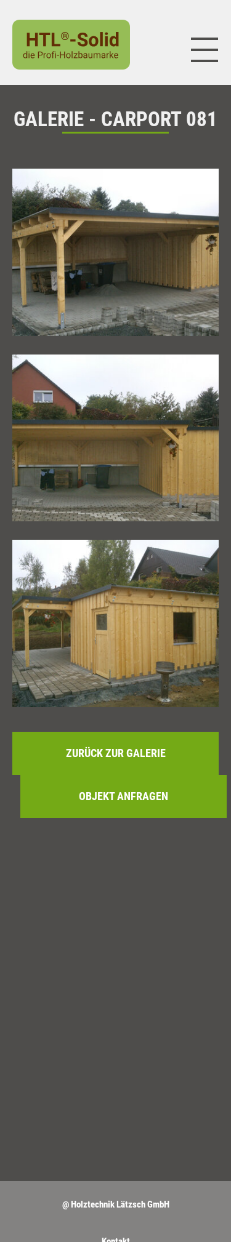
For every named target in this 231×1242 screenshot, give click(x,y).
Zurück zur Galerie (116, 753)
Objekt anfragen (123, 796)
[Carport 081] (115, 252)
